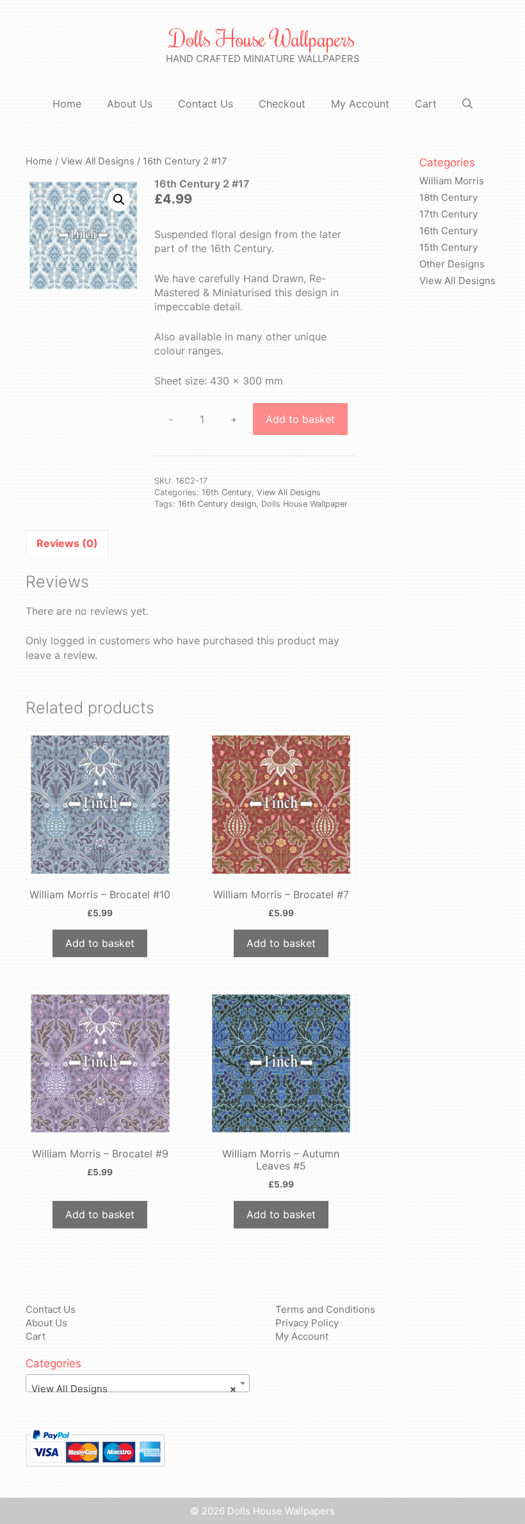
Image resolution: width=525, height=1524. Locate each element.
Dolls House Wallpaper (304, 504)
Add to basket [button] (99, 943)
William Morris (451, 181)
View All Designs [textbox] (133, 1389)
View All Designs (97, 161)
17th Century (448, 214)
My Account (360, 103)
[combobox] (138, 1383)
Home (66, 103)
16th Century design (217, 504)
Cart (426, 103)
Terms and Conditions (325, 1309)
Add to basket (300, 419)
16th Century (227, 492)
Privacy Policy (307, 1323)
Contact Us (205, 103)
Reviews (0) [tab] (67, 543)
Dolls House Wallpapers (262, 38)
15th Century (448, 247)
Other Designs (452, 264)
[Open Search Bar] (467, 103)
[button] (119, 199)
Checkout (282, 103)
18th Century (448, 197)
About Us (129, 103)
